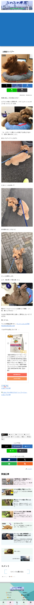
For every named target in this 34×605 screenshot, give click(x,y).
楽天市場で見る (17, 374)
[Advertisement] (17, 29)
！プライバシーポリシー (8, 599)
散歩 (30, 436)
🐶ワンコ (5, 434)
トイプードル (20, 434)
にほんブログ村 (6, 388)
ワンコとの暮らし (17, 436)
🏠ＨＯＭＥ (9, 592)
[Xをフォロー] (25, 459)
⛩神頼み (25, 592)
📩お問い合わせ (25, 599)
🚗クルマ (25, 597)
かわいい (12, 434)
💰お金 (9, 597)
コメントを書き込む (17, 572)
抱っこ (24, 436)
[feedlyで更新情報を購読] (9, 463)
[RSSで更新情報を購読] (25, 463)
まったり (27, 434)
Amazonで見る (17, 378)
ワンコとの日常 (6, 436)
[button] (22, 90)
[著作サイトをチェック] (9, 459)
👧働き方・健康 (25, 595)
